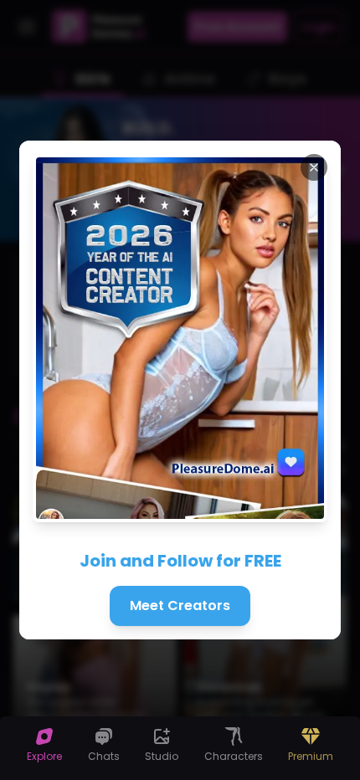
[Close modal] (314, 167)
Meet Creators (180, 605)
